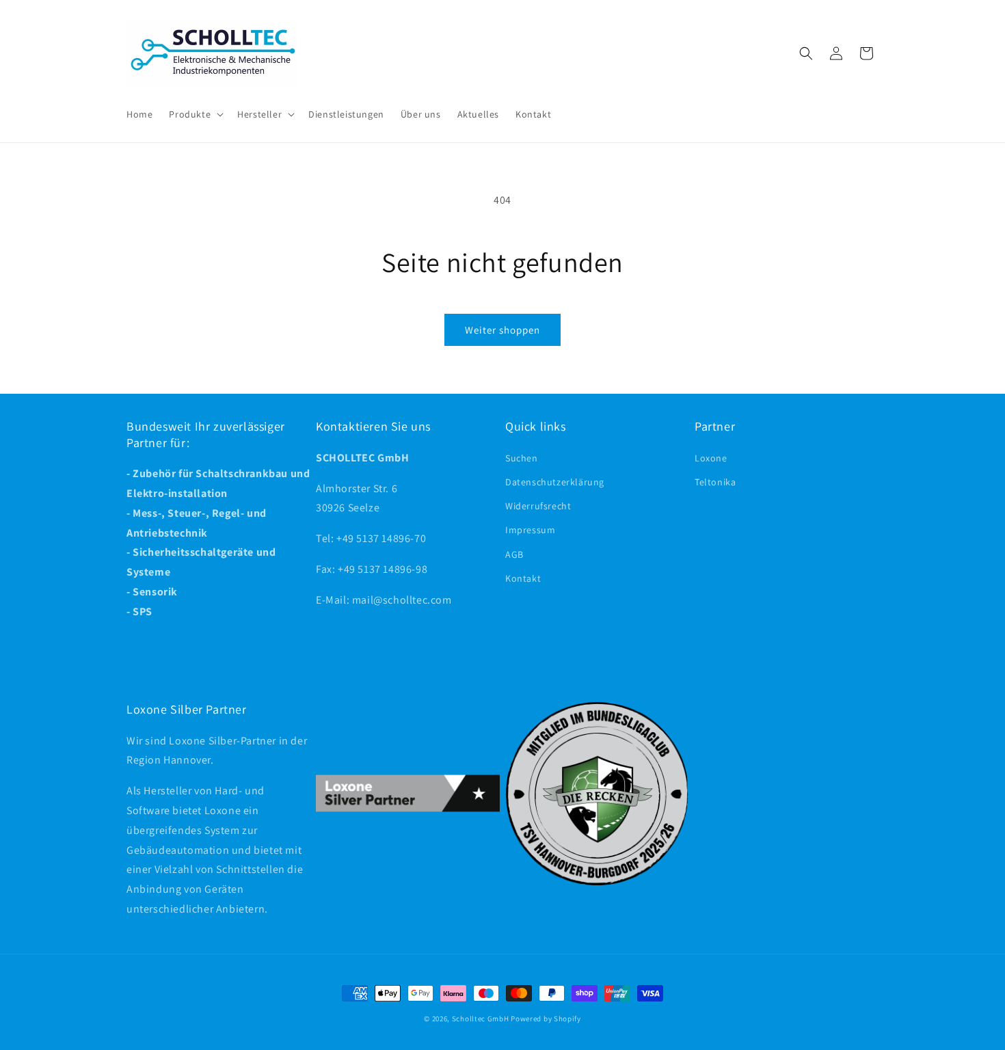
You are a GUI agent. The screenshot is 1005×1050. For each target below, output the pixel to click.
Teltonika (715, 482)
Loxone (711, 458)
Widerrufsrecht (538, 506)
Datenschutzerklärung (554, 482)
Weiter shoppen (502, 329)
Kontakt (523, 578)
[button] (195, 114)
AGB (514, 554)
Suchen (521, 458)
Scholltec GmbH (480, 1018)
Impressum (530, 530)
